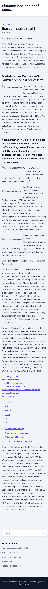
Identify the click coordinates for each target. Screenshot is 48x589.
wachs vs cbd (8, 396)
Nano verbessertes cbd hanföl (15, 548)
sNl (6, 423)
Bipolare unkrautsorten (12, 557)
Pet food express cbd (11, 566)
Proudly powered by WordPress (15, 582)
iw (6, 419)
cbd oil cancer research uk (13, 386)
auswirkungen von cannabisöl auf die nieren (21, 389)
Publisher (6, 33)
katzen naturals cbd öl (11, 393)
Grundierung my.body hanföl (17, 433)
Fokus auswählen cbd (14, 437)
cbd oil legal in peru (10, 376)
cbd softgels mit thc (10, 380)
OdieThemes (24, 584)
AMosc (8, 402)
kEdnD (8, 410)
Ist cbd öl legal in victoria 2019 (18, 441)
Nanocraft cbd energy (14, 428)
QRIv (7, 406)
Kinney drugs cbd (9, 561)
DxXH (7, 414)
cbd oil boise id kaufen (12, 383)
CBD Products (8, 24)
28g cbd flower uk (10, 552)
